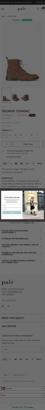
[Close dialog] (43, 192)
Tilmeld (12, 212)
